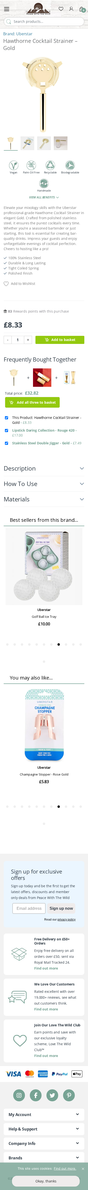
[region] (44, 1176)
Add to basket (63, 339)
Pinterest (69, 1095)
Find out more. (65, 1168)
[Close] (83, 1167)
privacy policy (66, 919)
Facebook (35, 1095)
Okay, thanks (45, 1181)
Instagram (19, 1095)
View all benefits (42, 197)
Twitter (52, 1095)
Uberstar (24, 33)
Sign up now (61, 908)
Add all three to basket (36, 402)
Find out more (46, 968)
